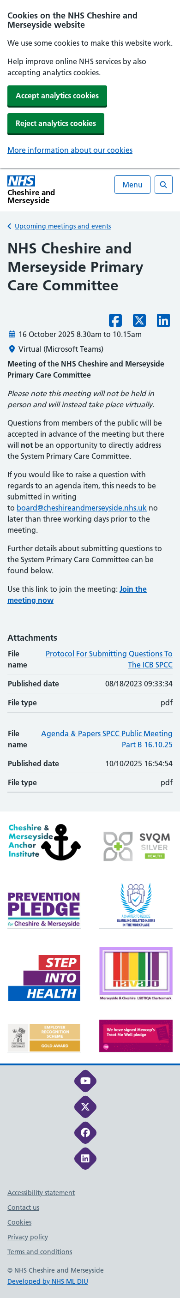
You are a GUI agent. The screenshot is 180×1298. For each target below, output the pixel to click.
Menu (132, 184)
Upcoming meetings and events (63, 226)
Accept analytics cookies (57, 95)
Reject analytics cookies (56, 123)
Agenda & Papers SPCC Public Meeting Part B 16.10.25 (107, 739)
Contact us (23, 1207)
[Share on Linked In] (163, 323)
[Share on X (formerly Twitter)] (139, 323)
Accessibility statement (41, 1193)
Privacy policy (27, 1237)
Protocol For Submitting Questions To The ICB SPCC (109, 659)
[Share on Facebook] (115, 323)
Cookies (19, 1222)
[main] (90, 525)
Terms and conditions (39, 1252)
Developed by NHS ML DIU (47, 1281)
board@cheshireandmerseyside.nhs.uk (82, 507)
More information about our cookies (69, 150)
